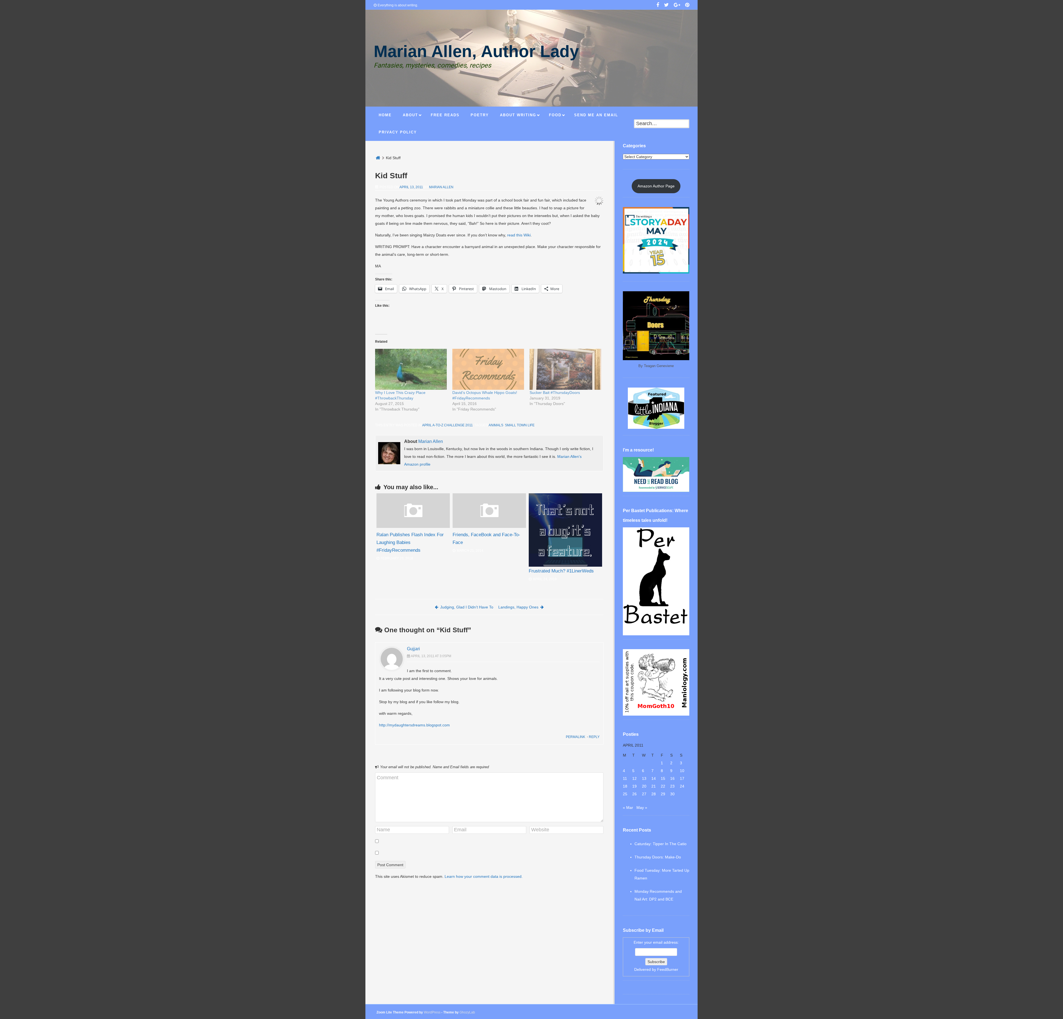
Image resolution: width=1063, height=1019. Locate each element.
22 (663, 786)
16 (672, 778)
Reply (594, 737)
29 (663, 794)
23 (672, 786)
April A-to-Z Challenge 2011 (447, 425)
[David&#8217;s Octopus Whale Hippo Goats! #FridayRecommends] (488, 369)
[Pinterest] (687, 5)
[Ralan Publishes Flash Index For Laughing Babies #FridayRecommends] (413, 526)
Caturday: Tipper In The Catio (660, 844)
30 (672, 794)
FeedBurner (667, 969)
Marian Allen (441, 187)
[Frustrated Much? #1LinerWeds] (565, 530)
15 (663, 778)
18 (625, 786)
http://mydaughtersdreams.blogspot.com (414, 725)
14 (653, 778)
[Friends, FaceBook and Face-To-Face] (489, 526)
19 (634, 786)
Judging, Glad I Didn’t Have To (466, 607)
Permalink (575, 737)
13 (644, 778)
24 (682, 786)
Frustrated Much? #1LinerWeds (561, 571)
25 (625, 794)
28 (653, 794)
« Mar (628, 807)
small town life (520, 425)
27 (644, 794)
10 (682, 770)
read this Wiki (519, 235)
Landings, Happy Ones (518, 607)
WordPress (432, 1012)
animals (496, 425)
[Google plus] (677, 5)
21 (653, 786)
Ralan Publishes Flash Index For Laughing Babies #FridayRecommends (410, 542)
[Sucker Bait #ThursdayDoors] (565, 369)
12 (634, 778)
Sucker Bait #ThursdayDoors (555, 392)
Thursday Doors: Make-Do (657, 857)
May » (641, 807)
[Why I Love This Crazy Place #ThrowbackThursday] (411, 369)
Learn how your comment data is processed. (484, 876)
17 (682, 778)
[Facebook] (657, 5)
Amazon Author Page (656, 186)
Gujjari (413, 648)
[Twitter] (666, 5)
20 (644, 786)
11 (625, 778)
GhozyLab (467, 1012)
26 (634, 794)
